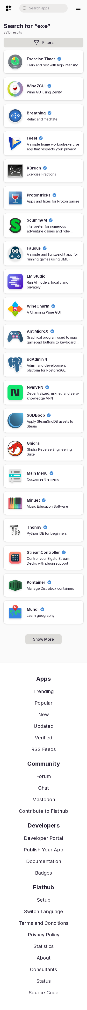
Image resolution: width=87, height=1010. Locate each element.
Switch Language (43, 911)
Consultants (43, 969)
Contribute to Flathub (43, 811)
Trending (43, 691)
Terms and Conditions (43, 923)
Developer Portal (43, 838)
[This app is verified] (59, 59)
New (43, 714)
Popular (43, 703)
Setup (44, 900)
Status (43, 981)
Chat (43, 788)
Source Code (43, 993)
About (44, 958)
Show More (43, 639)
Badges (43, 873)
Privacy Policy (43, 935)
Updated (43, 726)
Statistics (43, 946)
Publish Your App (43, 850)
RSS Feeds (43, 749)
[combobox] (43, 8)
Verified (43, 738)
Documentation (43, 861)
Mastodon (43, 799)
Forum (43, 776)
